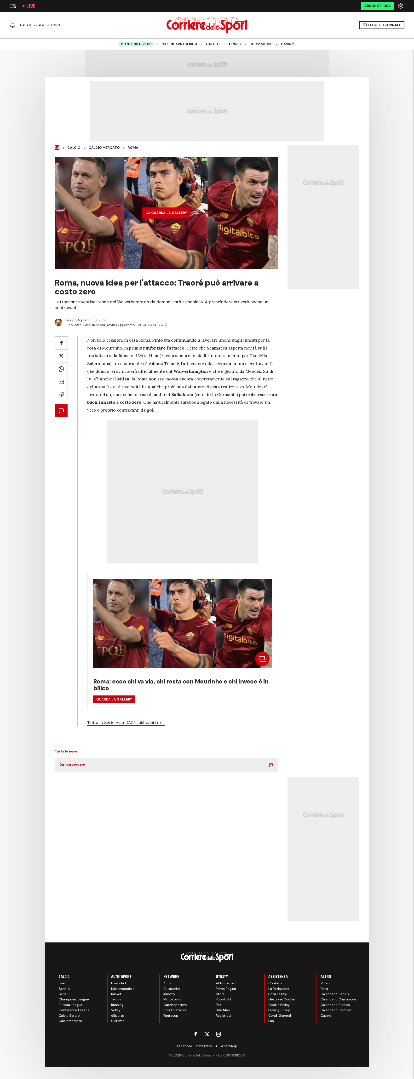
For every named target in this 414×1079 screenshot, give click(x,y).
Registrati (223, 1015)
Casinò (288, 44)
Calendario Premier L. (337, 1010)
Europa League (70, 1005)
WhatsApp (228, 1046)
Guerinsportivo (175, 1005)
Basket (116, 994)
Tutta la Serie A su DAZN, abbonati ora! (126, 722)
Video (325, 983)
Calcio (213, 44)
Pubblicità (223, 999)
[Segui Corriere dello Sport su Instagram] (218, 1034)
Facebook (185, 1046)
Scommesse (261, 44)
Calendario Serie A (179, 44)
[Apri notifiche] (12, 25)
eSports (117, 1015)
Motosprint (172, 999)
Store (220, 994)
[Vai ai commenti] (61, 410)
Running (117, 1005)
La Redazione (278, 989)
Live (30, 6)
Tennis (234, 44)
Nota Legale (277, 994)
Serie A (64, 989)
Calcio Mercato (104, 148)
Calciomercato (70, 1021)
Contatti (275, 983)
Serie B (64, 994)
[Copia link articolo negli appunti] (61, 394)
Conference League (74, 1010)
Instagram (204, 1046)
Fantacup (170, 1015)
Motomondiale (122, 989)
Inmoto (169, 994)
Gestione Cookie (281, 999)
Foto (324, 989)
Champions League (74, 999)
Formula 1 (118, 983)
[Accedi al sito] (401, 6)
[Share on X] (61, 356)
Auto (167, 983)
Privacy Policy (279, 1010)
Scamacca (217, 348)
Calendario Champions (338, 999)
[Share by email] (61, 381)
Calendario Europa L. (337, 1005)
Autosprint (171, 989)
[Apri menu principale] (13, 6)
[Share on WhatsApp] (61, 368)
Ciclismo (118, 1021)
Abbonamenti (226, 983)
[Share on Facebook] (61, 343)
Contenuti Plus (136, 44)
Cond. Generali (280, 1015)
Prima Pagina (226, 989)
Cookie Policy (279, 1005)
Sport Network (175, 1010)
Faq (271, 1021)
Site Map (223, 1010)
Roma (133, 148)
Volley (116, 1010)
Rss (218, 1005)
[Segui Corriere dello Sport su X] (207, 1034)
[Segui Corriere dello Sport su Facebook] (195, 1034)
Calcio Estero (69, 1015)
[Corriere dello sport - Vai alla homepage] (207, 25)
